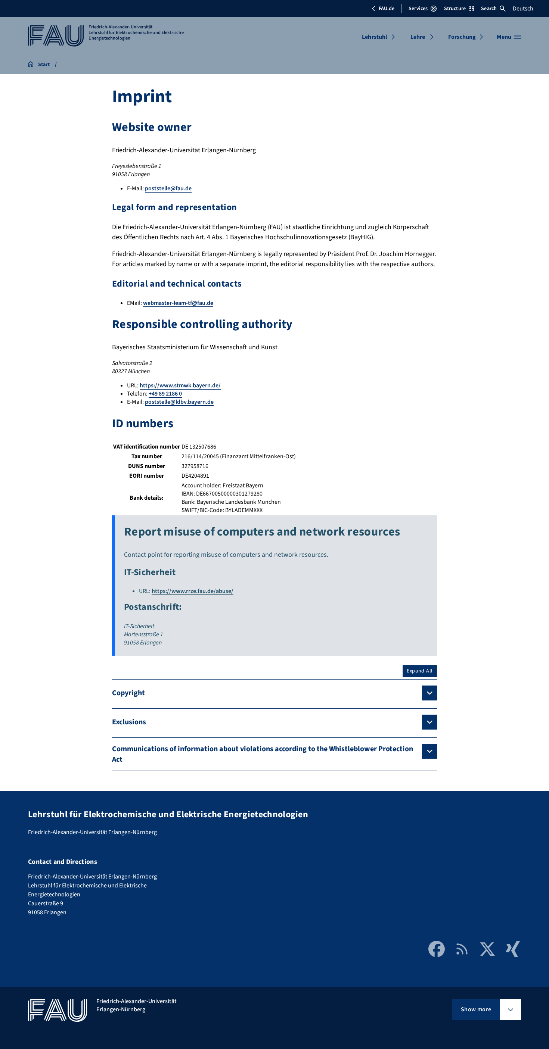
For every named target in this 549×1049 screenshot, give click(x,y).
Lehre (417, 37)
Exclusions (129, 722)
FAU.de (386, 8)
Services (418, 8)
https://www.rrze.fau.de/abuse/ (192, 591)
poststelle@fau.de (168, 188)
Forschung (462, 37)
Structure (455, 8)
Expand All (420, 671)
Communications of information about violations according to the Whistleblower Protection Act (262, 754)
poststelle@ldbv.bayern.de (179, 402)
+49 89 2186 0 (165, 394)
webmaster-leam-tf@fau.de (178, 303)
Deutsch (523, 8)
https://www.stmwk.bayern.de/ (180, 385)
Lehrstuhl (374, 37)
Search (489, 8)
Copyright (128, 693)
